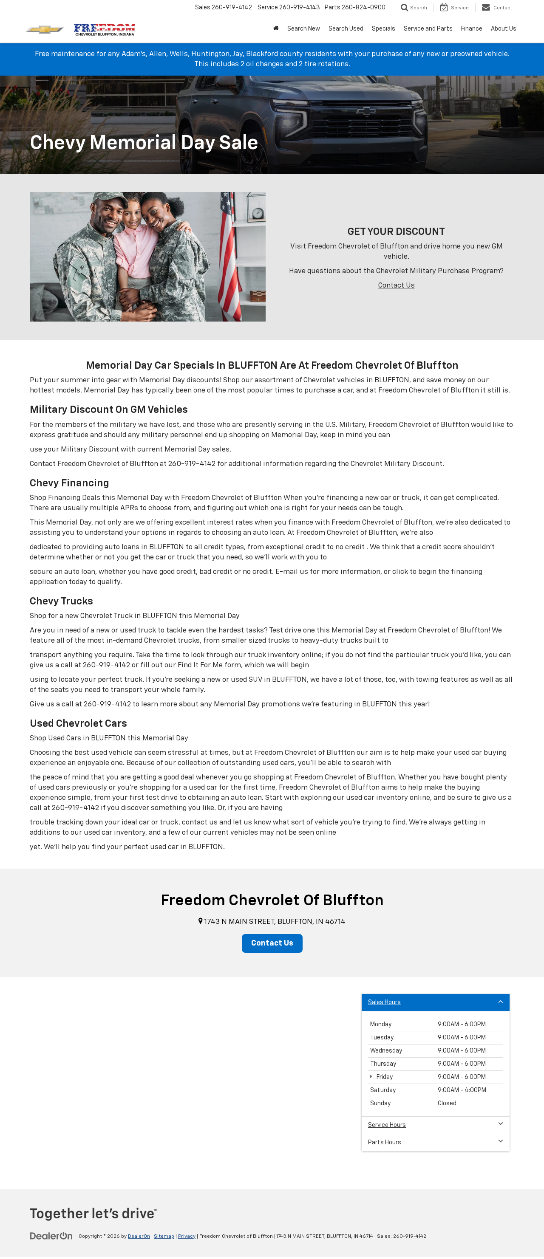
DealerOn (139, 1236)
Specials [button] (383, 29)
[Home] (276, 28)
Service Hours (387, 1125)
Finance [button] (471, 29)
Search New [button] (303, 29)
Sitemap (164, 1236)
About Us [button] (503, 29)
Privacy (187, 1236)
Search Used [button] (346, 29)
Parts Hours (384, 1143)
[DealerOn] (51, 1236)
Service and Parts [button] (428, 29)
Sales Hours (384, 1002)
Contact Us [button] (272, 943)
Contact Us (396, 285)
